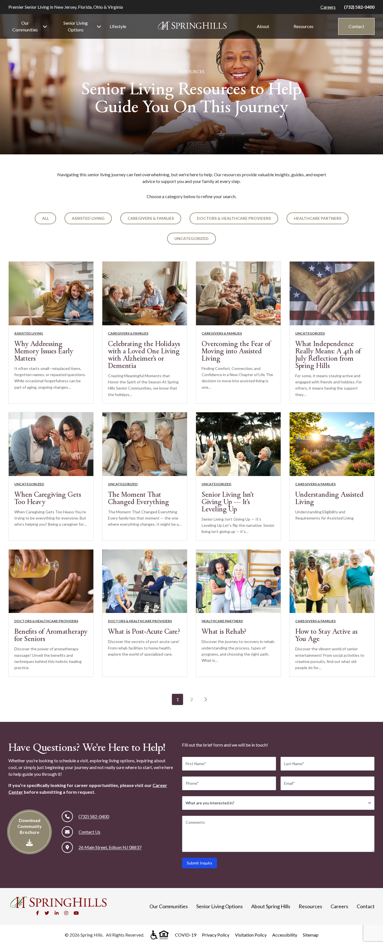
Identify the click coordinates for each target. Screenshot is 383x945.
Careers (328, 7)
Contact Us (89, 831)
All (45, 218)
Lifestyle (118, 26)
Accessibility (284, 934)
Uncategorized (191, 238)
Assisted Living (88, 218)
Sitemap (311, 934)
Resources (303, 26)
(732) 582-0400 (359, 7)
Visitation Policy (251, 934)
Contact (356, 26)
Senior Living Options (75, 26)
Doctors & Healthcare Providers (234, 218)
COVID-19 (185, 934)
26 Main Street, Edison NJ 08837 (110, 847)
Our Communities (25, 26)
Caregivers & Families (151, 218)
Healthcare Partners (317, 218)
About (263, 26)
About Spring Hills (270, 906)
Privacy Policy (215, 934)
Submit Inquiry (199, 863)
